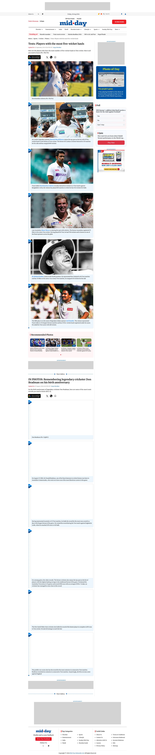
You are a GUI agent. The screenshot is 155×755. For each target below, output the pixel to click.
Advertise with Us (101, 740)
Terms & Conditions (119, 734)
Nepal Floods (102, 34)
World (66, 29)
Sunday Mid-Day (107, 29)
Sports (96, 29)
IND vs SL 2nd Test (90, 34)
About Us (99, 734)
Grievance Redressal (119, 737)
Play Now (111, 143)
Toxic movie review (59, 34)
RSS (114, 743)
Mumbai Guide (75, 29)
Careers (98, 743)
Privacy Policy (100, 746)
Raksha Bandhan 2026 (74, 34)
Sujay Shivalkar (57, 47)
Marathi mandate (45, 34)
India (60, 29)
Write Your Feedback (43, 739)
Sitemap (115, 746)
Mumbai (38, 29)
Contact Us (99, 737)
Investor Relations (118, 740)
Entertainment (49, 29)
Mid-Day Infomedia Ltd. (77, 753)
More (116, 29)
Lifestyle (86, 29)
